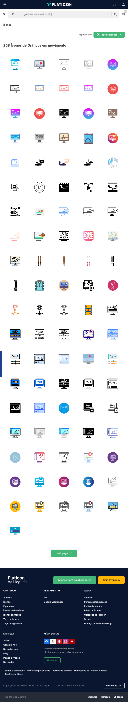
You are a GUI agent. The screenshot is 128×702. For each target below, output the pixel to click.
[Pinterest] (59, 641)
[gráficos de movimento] (39, 64)
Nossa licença (10, 649)
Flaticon (105, 696)
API (45, 597)
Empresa (8, 633)
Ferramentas (52, 590)
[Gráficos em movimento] (88, 138)
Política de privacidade (38, 670)
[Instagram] (65, 641)
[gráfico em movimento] (112, 138)
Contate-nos (10, 644)
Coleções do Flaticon (95, 614)
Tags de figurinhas (12, 623)
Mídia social (51, 633)
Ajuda (88, 590)
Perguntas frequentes (95, 601)
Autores (7, 597)
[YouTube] (72, 641)
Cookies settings (13, 674)
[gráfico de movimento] (15, 64)
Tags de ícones (11, 619)
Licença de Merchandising (98, 623)
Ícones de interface (13, 610)
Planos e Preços (11, 657)
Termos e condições (14, 670)
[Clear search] (108, 14)
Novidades (8, 662)
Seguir (87, 619)
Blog (5, 653)
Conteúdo (9, 590)
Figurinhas (8, 606)
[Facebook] (47, 641)
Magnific (92, 696)
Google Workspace (54, 601)
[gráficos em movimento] (64, 64)
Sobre (6, 640)
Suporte (88, 597)
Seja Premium (111, 580)
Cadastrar (52, 660)
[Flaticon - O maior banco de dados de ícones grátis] (59, 4)
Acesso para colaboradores (74, 580)
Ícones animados (12, 614)
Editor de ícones (92, 610)
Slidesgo (118, 696)
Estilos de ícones (93, 606)
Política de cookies (62, 670)
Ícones (7, 24)
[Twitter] (53, 641)
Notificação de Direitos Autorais (90, 670)
